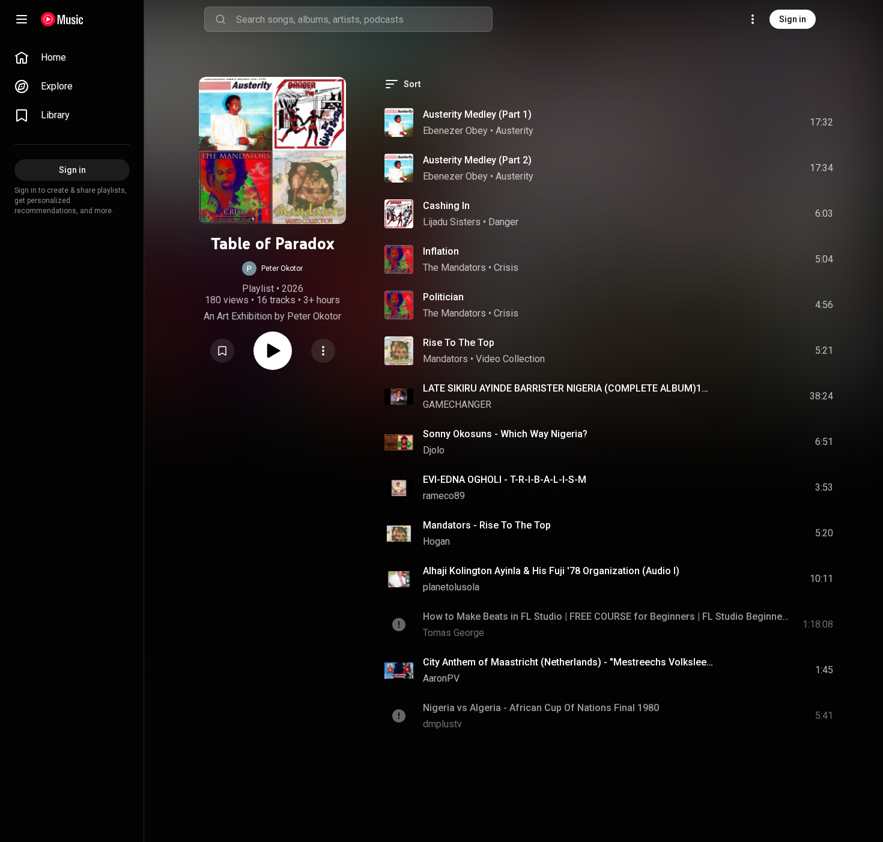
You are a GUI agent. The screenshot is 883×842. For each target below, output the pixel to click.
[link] (72, 57)
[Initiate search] (220, 19)
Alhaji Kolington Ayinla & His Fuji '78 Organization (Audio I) (551, 571)
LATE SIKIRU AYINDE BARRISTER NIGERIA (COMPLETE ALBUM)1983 (568, 388)
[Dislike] (756, 122)
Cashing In (446, 205)
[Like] (733, 122)
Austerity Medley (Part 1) (477, 114)
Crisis (506, 267)
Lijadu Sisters (452, 222)
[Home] (62, 19)
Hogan (436, 541)
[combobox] (364, 19)
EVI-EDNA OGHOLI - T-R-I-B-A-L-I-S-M (504, 479)
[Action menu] (323, 351)
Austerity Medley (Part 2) (477, 160)
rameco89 (444, 495)
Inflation (441, 251)
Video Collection (510, 359)
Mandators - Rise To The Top (487, 525)
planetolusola (451, 587)
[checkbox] (825, 122)
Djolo (434, 450)
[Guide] (21, 19)
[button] (272, 268)
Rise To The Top (458, 342)
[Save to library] (222, 351)
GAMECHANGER (457, 404)
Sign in (792, 19)
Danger (503, 222)
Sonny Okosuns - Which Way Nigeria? (505, 434)
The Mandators (454, 267)
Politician (443, 297)
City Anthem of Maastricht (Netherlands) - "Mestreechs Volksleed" (568, 662)
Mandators (445, 359)
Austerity (514, 130)
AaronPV (441, 678)
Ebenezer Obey (455, 130)
